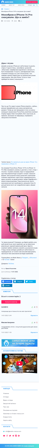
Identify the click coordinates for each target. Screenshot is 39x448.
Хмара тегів (7, 417)
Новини (3, 5)
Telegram (25, 258)
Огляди (30, 5)
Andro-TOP (11, 5)
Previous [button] (4, 363)
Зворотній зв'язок (9, 403)
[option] (19, 363)
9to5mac (11, 263)
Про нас (6, 407)
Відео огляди (8, 400)
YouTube (7, 259)
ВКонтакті (33, 258)
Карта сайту (7, 420)
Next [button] (34, 363)
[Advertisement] (19, 43)
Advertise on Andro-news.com (13, 413)
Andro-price (21, 5)
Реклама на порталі (10, 410)
